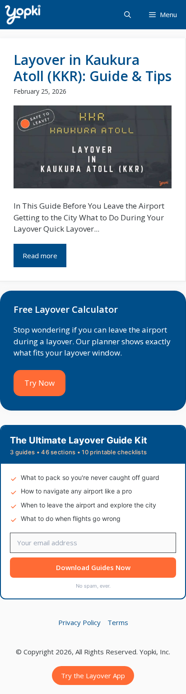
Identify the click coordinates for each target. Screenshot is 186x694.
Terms (117, 622)
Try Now (39, 383)
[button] (127, 14)
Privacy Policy (79, 622)
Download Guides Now (93, 567)
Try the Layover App (93, 675)
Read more (40, 255)
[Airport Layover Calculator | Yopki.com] (23, 14)
